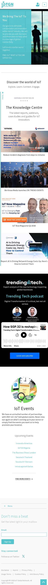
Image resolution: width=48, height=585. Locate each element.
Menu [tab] (10, 506)
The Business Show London (24, 452)
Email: (4, 530)
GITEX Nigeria (24, 448)
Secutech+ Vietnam (24, 461)
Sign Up (7, 541)
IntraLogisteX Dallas (24, 466)
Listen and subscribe (24, 356)
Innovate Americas (24, 443)
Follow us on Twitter (10, 556)
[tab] (37, 4)
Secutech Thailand (24, 457)
